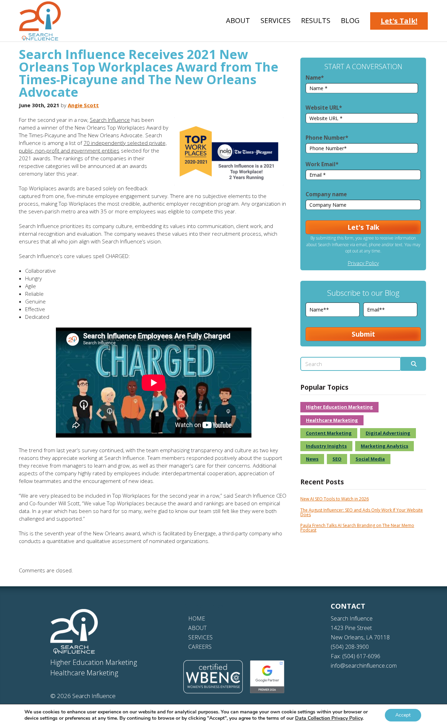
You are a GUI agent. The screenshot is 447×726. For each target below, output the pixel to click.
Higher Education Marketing (339, 407)
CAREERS (200, 647)
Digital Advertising (388, 433)
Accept (403, 715)
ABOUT (197, 628)
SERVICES (200, 637)
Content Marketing (329, 433)
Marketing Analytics (384, 446)
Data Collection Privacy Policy (328, 718)
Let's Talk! (399, 20)
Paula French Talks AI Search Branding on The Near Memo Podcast (357, 527)
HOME (196, 618)
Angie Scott (83, 105)
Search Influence (110, 119)
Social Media (370, 459)
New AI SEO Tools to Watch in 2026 (334, 499)
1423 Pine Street (351, 628)
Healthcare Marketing (332, 420)
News (312, 459)
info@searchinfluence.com (364, 665)
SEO (337, 459)
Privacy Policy (363, 262)
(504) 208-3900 (350, 647)
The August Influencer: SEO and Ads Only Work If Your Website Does (361, 512)
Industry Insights (326, 446)
